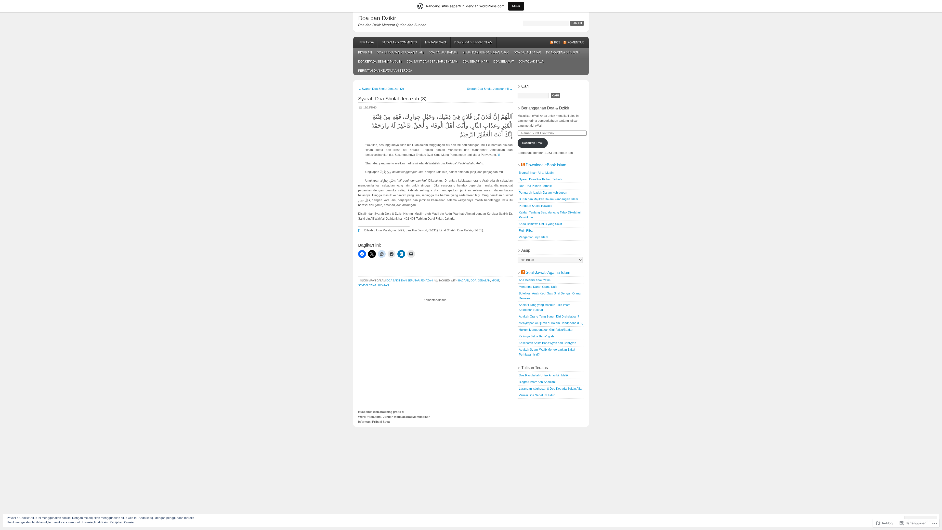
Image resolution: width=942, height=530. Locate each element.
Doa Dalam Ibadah (443, 52)
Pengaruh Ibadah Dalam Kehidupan (543, 192)
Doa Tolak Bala (531, 61)
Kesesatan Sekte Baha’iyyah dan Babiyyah (547, 343)
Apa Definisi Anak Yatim (534, 280)
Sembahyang (367, 285)
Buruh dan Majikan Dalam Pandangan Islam (548, 199)
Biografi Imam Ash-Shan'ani (537, 382)
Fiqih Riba (526, 230)
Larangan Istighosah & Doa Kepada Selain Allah (551, 388)
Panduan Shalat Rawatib (535, 206)
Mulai (516, 6)
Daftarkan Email (532, 143)
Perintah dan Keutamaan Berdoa (385, 70)
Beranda (366, 42)
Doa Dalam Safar (527, 52)
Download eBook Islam (473, 42)
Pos (557, 42)
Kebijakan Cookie (122, 522)
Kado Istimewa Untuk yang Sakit (540, 224)
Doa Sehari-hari (475, 61)
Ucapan (383, 285)
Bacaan (463, 280)
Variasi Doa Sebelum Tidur (537, 395)
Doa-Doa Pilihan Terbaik (535, 186)
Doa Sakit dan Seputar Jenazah (432, 61)
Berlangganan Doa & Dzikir (545, 108)
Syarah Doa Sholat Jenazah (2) (381, 89)
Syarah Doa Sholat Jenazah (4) (490, 89)
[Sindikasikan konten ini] (523, 165)
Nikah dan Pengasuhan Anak (485, 52)
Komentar (575, 42)
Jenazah (484, 280)
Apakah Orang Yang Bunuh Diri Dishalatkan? (549, 316)
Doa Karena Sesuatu (562, 52)
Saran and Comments (399, 42)
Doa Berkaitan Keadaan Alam (400, 52)
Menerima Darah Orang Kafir (538, 287)
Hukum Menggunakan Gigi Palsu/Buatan (546, 329)
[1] (498, 155)
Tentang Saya (435, 42)
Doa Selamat (503, 61)
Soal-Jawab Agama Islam (548, 272)
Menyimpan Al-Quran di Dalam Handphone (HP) (551, 323)
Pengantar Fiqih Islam (533, 237)
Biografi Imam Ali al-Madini (536, 172)
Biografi (365, 52)
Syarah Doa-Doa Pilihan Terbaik (540, 179)
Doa (473, 280)
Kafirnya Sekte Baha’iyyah (536, 336)
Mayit (495, 280)
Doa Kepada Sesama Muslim (380, 61)
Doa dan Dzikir (377, 18)
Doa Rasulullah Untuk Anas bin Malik (543, 375)
